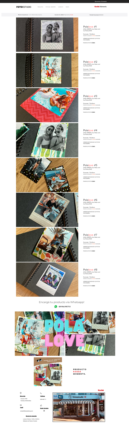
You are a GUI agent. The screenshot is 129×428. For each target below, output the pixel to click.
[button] (47, 34)
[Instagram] (44, 411)
